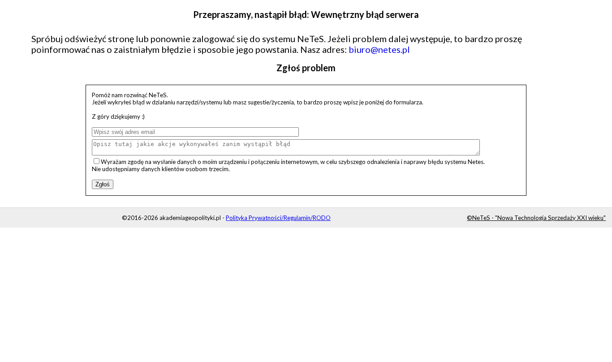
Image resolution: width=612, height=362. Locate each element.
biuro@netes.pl (379, 49)
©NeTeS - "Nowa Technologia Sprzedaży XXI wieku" (536, 217)
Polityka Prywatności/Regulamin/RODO (278, 217)
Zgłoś (102, 184)
